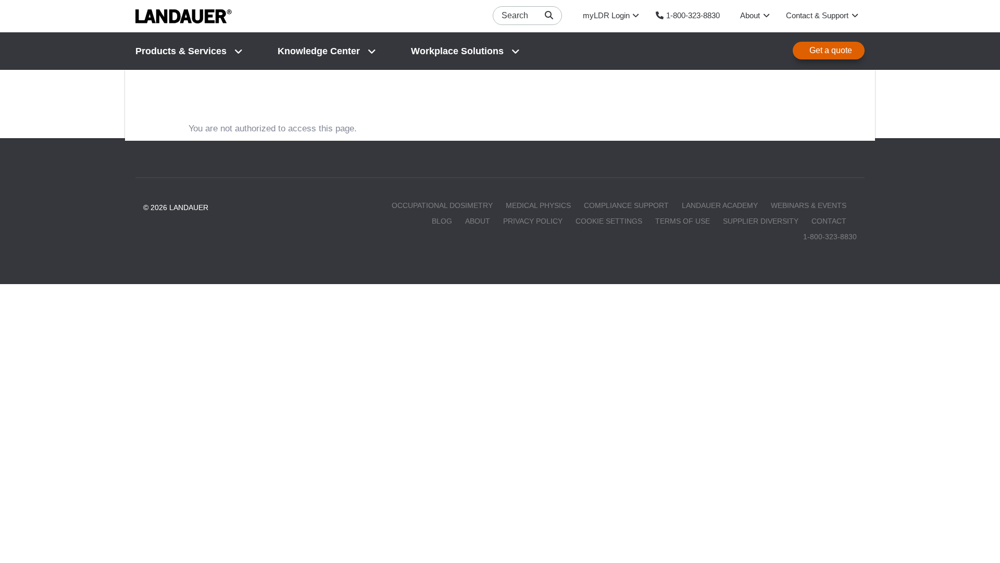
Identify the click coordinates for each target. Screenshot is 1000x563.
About (477, 221)
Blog (442, 221)
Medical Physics (538, 205)
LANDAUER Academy (720, 205)
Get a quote (830, 50)
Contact (828, 221)
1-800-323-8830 (830, 236)
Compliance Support (626, 205)
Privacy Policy (532, 221)
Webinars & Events (808, 205)
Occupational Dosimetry (442, 205)
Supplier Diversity (760, 221)
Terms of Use (682, 221)
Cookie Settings (609, 221)
